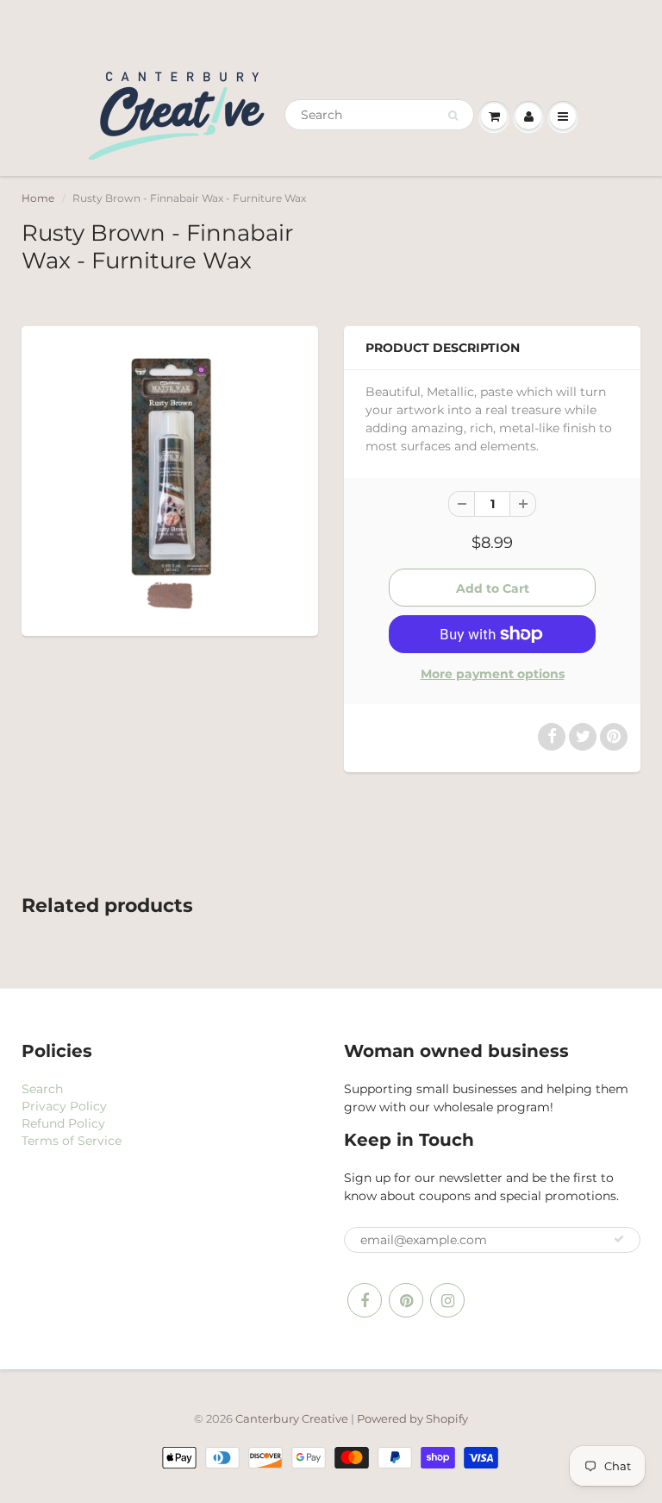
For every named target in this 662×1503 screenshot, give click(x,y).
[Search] (453, 115)
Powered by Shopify (412, 1418)
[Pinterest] (406, 1300)
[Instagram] (447, 1300)
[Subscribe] (619, 1239)
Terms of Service (72, 1140)
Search (42, 1089)
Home (38, 198)
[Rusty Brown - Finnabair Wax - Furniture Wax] (170, 479)
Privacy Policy (64, 1106)
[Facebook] (364, 1300)
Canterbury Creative (293, 1418)
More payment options (493, 674)
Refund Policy (63, 1123)
